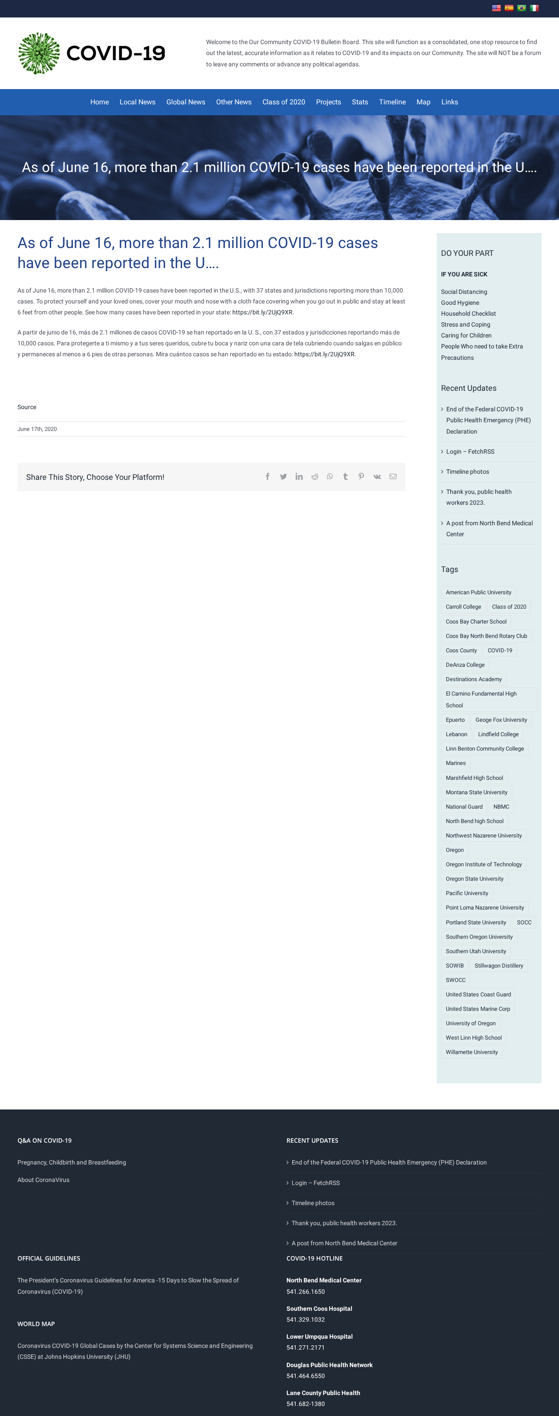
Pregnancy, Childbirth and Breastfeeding (71, 1162)
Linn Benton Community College (485, 748)
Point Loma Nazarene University (485, 907)
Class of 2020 (509, 606)
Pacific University (467, 893)
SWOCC (456, 980)
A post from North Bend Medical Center (344, 1243)
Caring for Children (466, 335)
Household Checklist (468, 313)
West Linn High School (474, 1037)
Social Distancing (464, 291)
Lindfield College (498, 734)
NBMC (501, 806)
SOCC (524, 922)
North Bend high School (475, 821)
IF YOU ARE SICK (464, 274)
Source (26, 406)
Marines (456, 763)
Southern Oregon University (479, 937)
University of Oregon (471, 1023)
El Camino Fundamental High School (481, 699)
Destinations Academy (474, 679)
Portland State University (476, 922)
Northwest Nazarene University (484, 835)
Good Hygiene (460, 302)
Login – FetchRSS (470, 451)
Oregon (455, 850)
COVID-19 (500, 650)
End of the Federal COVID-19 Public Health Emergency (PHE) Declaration (488, 420)
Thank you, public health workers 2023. (344, 1223)
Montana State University (476, 792)
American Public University (478, 592)
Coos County (461, 650)
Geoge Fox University (501, 720)
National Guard (464, 806)
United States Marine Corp (478, 1009)
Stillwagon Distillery (499, 965)
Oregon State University (475, 878)
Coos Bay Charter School (476, 621)
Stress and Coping (465, 324)
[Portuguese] (522, 8)
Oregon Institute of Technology (484, 864)
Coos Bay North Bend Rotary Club (486, 636)
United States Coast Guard (478, 994)
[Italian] (534, 8)
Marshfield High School (474, 778)
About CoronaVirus (43, 1179)
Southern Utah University (476, 951)
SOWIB (455, 965)
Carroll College (463, 606)
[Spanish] (509, 8)
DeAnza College (465, 664)
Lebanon (456, 734)
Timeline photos (467, 471)
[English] (496, 8)
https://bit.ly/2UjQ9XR (262, 312)
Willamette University (472, 1052)
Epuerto (455, 720)
